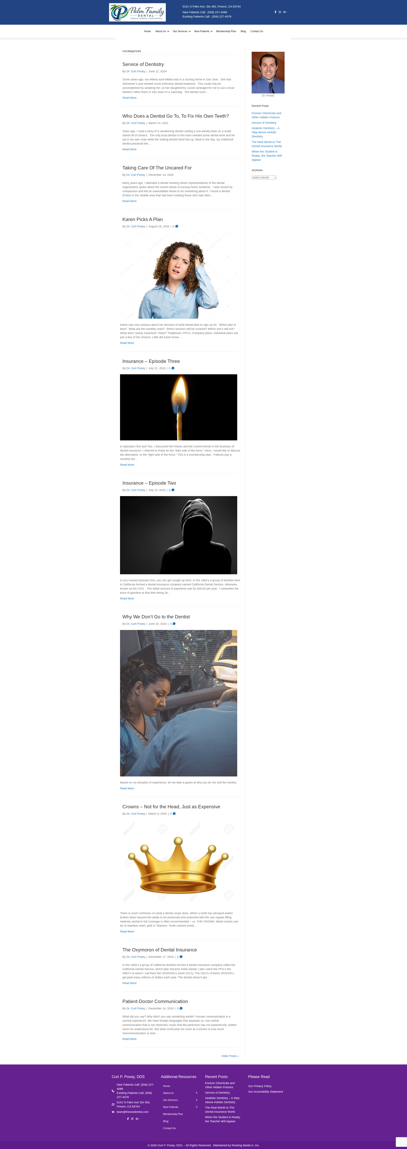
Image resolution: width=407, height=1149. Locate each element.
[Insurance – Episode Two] (178, 535)
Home (147, 31)
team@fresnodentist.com (132, 1111)
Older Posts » (230, 1056)
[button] (168, 31)
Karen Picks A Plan (142, 219)
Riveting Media (241, 1145)
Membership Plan (226, 31)
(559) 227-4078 (221, 16)
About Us (160, 31)
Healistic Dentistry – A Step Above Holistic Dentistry (265, 132)
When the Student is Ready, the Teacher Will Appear (267, 155)
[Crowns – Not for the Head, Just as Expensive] (178, 863)
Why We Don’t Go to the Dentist (156, 616)
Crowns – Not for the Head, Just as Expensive (171, 806)
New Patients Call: (129, 1084)
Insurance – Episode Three (151, 361)
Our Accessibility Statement (265, 1091)
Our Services (180, 31)
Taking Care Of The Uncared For (157, 167)
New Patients (201, 31)
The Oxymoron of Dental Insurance (159, 949)
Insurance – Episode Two (149, 483)
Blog (243, 31)
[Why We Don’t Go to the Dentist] (178, 703)
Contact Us (257, 31)
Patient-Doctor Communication (155, 1001)
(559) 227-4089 (217, 12)
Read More (129, 97)
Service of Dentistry (143, 64)
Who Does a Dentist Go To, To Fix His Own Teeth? (175, 116)
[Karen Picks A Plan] (178, 275)
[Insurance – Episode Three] (178, 407)
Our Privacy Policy (260, 1086)
